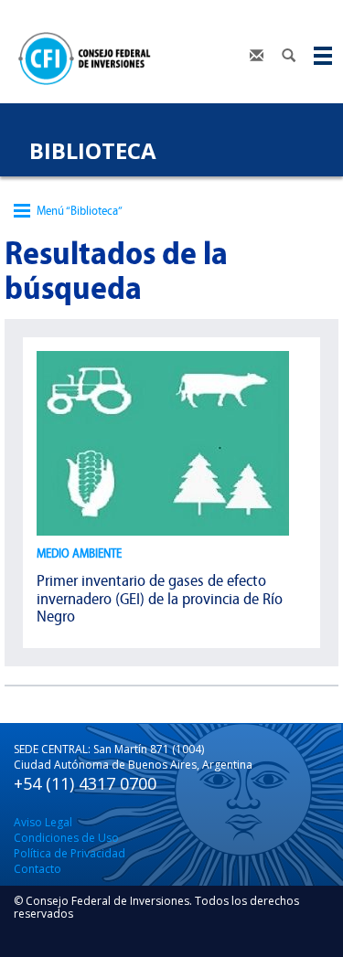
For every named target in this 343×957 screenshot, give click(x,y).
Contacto (37, 869)
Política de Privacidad (69, 853)
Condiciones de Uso (66, 837)
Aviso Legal (43, 822)
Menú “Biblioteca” (80, 211)
